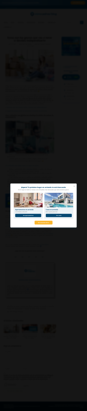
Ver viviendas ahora (43, 222)
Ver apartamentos (28, 215)
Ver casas (58, 215)
